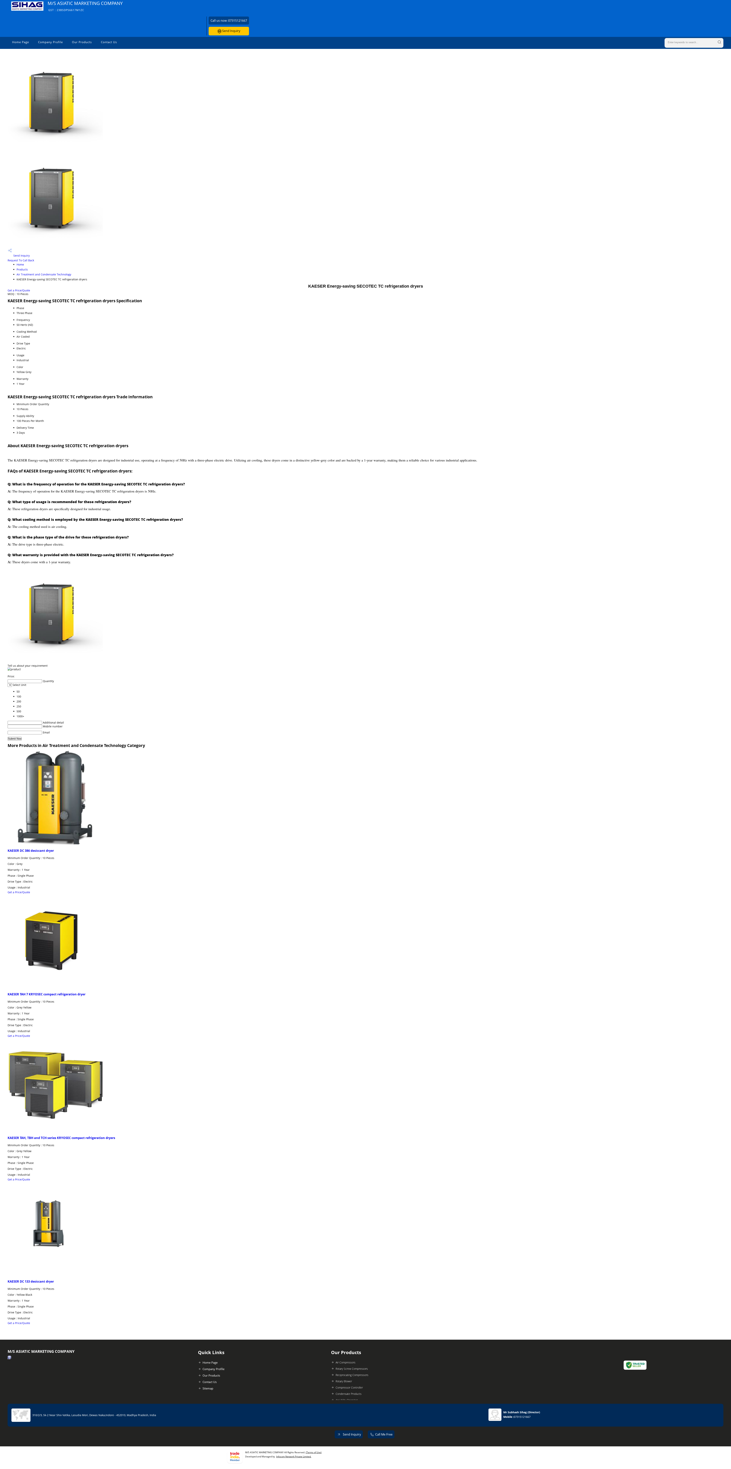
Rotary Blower (344, 1381)
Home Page (20, 42)
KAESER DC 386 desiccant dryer (31, 851)
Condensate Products (349, 1394)
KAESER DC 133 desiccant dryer (31, 1281)
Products (22, 269)
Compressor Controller (349, 1387)
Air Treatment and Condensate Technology (44, 274)
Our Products (82, 42)
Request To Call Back (21, 260)
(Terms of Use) (314, 1452)
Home (20, 264)
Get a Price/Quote (19, 290)
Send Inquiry (230, 31)
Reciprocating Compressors (352, 1375)
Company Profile (50, 42)
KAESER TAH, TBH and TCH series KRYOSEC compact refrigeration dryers (61, 1138)
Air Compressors (345, 1362)
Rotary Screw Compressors (352, 1368)
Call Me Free (384, 1434)
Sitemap (208, 1388)
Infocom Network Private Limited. (293, 1456)
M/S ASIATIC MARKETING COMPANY (85, 6)
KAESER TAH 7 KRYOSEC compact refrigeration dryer (46, 994)
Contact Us (109, 42)
